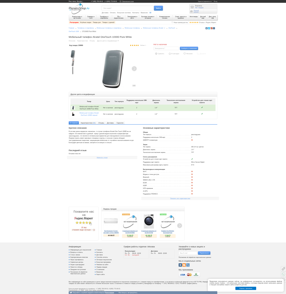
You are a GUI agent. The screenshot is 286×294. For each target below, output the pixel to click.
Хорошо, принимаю (245, 288)
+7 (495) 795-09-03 (97, 1)
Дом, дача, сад (212, 17)
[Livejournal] (188, 265)
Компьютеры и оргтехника (77, 17)
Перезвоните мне (128, 1)
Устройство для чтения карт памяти (155, 159)
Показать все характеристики (180, 198)
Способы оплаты (102, 257)
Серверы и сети (90, 17)
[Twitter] (209, 28)
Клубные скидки (85, 22)
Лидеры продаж (101, 267)
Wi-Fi (144, 171)
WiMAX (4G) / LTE (149, 180)
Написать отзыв (102, 157)
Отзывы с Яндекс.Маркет (207, 22)
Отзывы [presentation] (101, 123)
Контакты (135, 13)
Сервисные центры (76, 262)
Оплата (113, 13)
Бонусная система (124, 13)
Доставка (105, 13)
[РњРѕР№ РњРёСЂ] (214, 28)
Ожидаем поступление (78, 269)
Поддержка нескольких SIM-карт (154, 137)
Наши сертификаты (76, 260)
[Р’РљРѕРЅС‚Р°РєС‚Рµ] (207, 28)
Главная (71, 28)
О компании (100, 269)
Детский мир (203, 17)
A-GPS (145, 191)
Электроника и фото (132, 17)
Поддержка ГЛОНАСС (150, 194)
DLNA (145, 183)
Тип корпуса (147, 134)
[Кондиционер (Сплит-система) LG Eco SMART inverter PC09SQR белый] (111, 221)
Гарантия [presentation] (120, 123)
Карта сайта (100, 274)
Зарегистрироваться (205, 1)
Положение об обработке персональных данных (78, 272)
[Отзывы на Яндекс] (83, 221)
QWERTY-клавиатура (150, 140)
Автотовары (194, 16)
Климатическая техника (164, 17)
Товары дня (97, 22)
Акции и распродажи (77, 264)
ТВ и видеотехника (118, 17)
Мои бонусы (123, 292)
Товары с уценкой (108, 22)
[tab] (74, 122)
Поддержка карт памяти (151, 162)
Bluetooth (146, 177)
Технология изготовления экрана (154, 152)
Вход (215, 1)
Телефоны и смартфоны (104, 17)
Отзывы (92, 41)
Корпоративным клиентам (79, 257)
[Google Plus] (211, 28)
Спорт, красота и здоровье (180, 17)
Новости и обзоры (76, 267)
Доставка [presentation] (110, 123)
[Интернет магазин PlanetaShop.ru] (80, 8)
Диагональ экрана (149, 149)
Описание (72, 41)
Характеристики (82, 41)
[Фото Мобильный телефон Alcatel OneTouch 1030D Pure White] (115, 69)
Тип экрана (146, 147)
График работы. (192, 283)
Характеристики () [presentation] (88, 123)
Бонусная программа (103, 262)
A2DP (145, 185)
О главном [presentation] (74, 123)
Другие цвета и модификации (108, 41)
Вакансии (144, 13)
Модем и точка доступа (151, 174)
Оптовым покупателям (104, 260)
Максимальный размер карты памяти (155, 165)
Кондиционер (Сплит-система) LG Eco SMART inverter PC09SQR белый (111, 232)
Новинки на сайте (102, 264)
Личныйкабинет (196, 11)
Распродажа (74, 22)
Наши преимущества (181, 22)
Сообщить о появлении (189, 48)
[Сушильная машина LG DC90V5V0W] (149, 221)
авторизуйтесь (132, 292)
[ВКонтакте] (180, 265)
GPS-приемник (148, 188)
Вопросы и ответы (76, 252)
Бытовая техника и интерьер (147, 17)
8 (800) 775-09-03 (111, 1)
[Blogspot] (184, 265)
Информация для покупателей (80, 250)
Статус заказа (75, 255)
